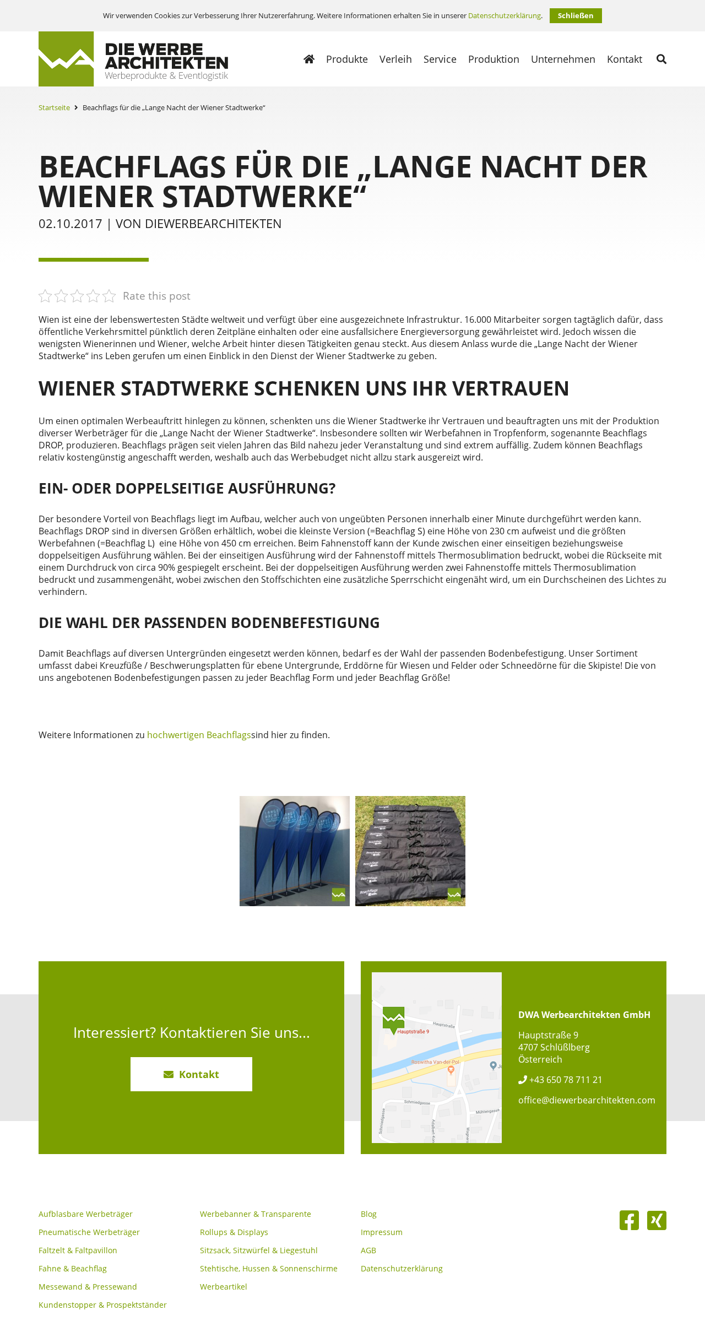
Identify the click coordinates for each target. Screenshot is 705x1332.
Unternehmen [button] (563, 59)
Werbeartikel (223, 1287)
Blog (369, 1214)
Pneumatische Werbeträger (89, 1232)
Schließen (576, 15)
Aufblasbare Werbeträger (86, 1214)
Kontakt (624, 59)
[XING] (656, 1220)
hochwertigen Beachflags (199, 735)
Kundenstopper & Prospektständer (103, 1305)
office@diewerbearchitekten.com (586, 1100)
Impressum (382, 1232)
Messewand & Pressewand (88, 1287)
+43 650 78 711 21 (565, 1080)
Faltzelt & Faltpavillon (78, 1250)
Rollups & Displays (234, 1232)
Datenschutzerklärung (504, 15)
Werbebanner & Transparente (255, 1214)
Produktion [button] (493, 59)
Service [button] (440, 59)
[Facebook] (629, 1220)
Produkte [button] (347, 59)
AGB (368, 1250)
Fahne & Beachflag (73, 1269)
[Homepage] (309, 58)
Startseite (54, 107)
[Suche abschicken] (661, 58)
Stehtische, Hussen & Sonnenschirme (269, 1269)
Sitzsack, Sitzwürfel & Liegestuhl (259, 1250)
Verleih (395, 59)
